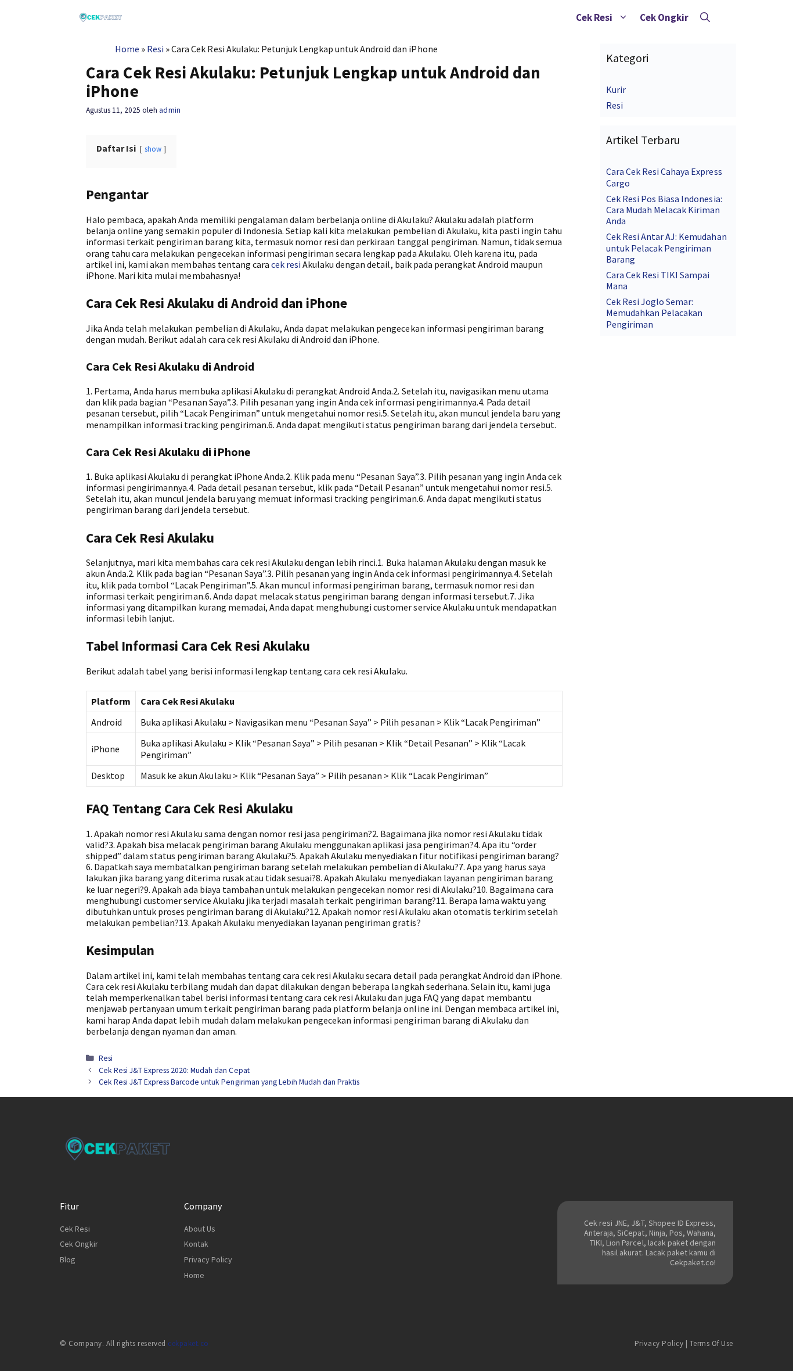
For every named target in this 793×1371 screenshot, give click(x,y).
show (153, 148)
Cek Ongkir (664, 17)
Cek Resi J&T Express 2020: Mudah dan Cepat (174, 1070)
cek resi (286, 264)
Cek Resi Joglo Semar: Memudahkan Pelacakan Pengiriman (654, 312)
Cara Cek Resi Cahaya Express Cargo (664, 177)
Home (127, 49)
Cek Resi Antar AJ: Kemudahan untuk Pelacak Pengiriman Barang (666, 247)
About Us (199, 1228)
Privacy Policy (208, 1259)
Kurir (616, 89)
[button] (623, 17)
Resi (155, 49)
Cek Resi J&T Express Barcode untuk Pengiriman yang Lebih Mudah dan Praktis (229, 1082)
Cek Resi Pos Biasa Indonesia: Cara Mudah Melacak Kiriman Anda (664, 210)
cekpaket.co (188, 1343)
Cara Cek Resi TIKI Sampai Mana (658, 280)
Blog (67, 1259)
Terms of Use (711, 1343)
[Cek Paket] (100, 17)
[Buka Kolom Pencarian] (705, 17)
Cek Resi (594, 17)
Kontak (196, 1244)
